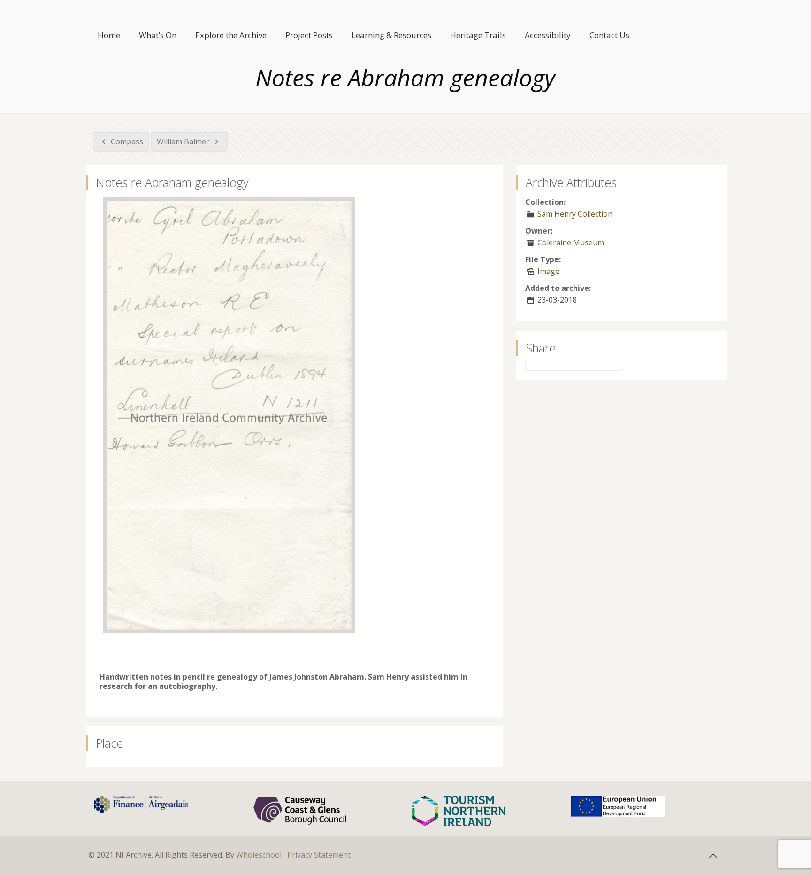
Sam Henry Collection (574, 214)
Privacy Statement (319, 855)
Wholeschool (259, 855)
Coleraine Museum (570, 242)
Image (548, 271)
